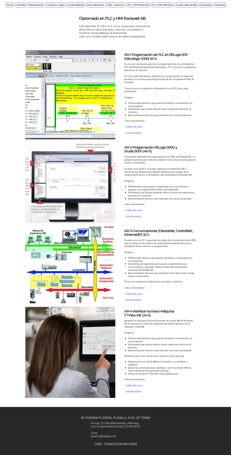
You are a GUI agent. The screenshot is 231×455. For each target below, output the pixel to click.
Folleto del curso (134, 126)
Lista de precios (133, 132)
